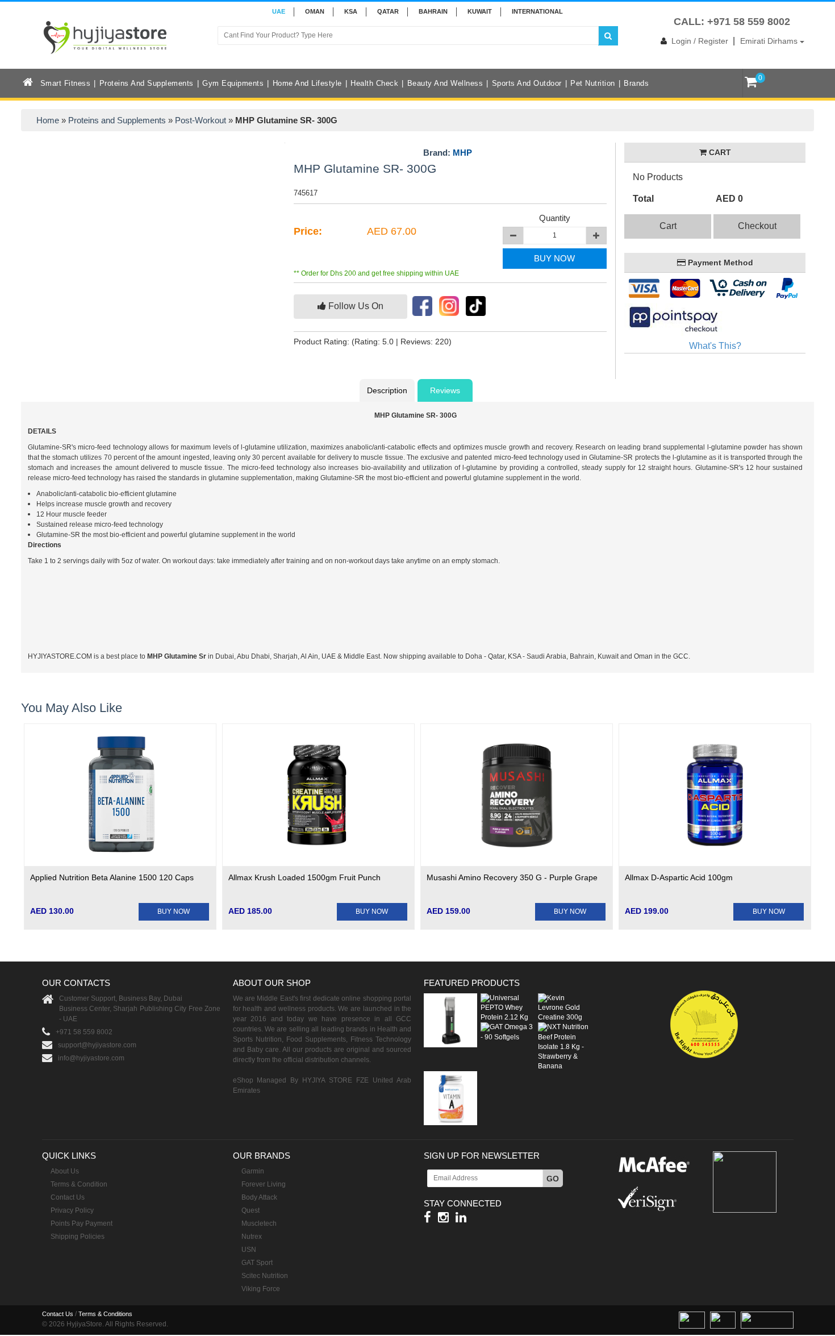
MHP (462, 152)
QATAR (388, 11)
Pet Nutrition (592, 83)
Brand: (447, 152)
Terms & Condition (79, 1184)
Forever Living (263, 1184)
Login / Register (699, 40)
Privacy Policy (72, 1210)
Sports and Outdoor (527, 83)
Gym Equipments (233, 83)
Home (47, 120)
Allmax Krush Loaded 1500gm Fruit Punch (304, 877)
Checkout (757, 226)
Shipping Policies (78, 1237)
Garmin (252, 1171)
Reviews (445, 390)
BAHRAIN (433, 11)
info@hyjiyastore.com (91, 1058)
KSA (350, 11)
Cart (668, 226)
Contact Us (68, 1197)
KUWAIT (479, 11)
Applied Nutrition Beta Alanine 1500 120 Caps (112, 877)
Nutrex (251, 1237)
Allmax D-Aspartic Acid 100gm (679, 877)
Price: (308, 231)
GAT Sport (257, 1263)
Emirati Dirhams (770, 40)
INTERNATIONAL (537, 11)
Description (387, 390)
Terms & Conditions (105, 1313)
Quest (250, 1210)
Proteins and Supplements (146, 83)
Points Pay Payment (81, 1223)
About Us (65, 1171)
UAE (278, 11)
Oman (314, 11)
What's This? (715, 346)
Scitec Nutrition (264, 1276)
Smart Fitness (65, 83)
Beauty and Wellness (445, 83)
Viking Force (260, 1289)
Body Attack (259, 1197)
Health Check (374, 83)
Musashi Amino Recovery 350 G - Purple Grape (512, 877)
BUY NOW (554, 258)
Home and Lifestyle (307, 83)
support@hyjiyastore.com (97, 1045)
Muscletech (259, 1223)
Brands (636, 83)
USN (248, 1250)
